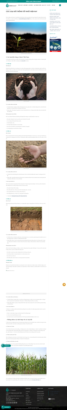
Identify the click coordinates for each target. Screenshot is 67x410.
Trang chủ (20, 5)
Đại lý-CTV (44, 5)
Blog (7, 9)
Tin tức (48, 5)
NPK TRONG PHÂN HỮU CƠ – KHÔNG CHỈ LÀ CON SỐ (55, 30)
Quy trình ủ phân (37, 5)
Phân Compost (28, 400)
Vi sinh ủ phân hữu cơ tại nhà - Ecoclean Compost (54, 393)
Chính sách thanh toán (40, 395)
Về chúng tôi (28, 391)
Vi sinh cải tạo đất (28, 404)
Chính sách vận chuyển (40, 393)
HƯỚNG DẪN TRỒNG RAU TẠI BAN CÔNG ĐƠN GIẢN (55, 14)
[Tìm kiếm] (60, 5)
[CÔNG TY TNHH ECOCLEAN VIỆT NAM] (11, 5)
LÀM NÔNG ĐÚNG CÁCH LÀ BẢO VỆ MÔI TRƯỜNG (55, 27)
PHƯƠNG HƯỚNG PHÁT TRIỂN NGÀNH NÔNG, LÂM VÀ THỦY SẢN (55, 18)
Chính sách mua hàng (40, 391)
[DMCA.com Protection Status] (51, 398)
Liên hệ (53, 5)
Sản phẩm (30, 5)
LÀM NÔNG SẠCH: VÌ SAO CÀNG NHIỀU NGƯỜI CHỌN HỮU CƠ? (55, 22)
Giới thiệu (25, 5)
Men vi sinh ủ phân (29, 402)
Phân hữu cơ (28, 398)
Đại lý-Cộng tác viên (40, 398)
